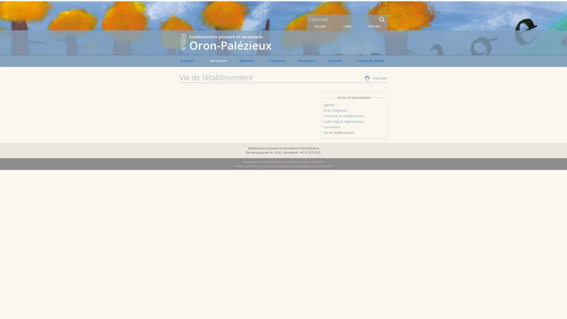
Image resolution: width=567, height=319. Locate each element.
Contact (374, 26)
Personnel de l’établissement (344, 116)
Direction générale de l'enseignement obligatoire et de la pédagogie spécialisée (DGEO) (283, 166)
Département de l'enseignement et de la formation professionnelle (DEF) (283, 161)
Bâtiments (246, 61)
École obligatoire (336, 110)
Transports (277, 61)
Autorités (334, 61)
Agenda (329, 105)
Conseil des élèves (370, 61)
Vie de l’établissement (339, 132)
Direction (187, 61)
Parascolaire (307, 61)
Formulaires (332, 127)
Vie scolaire (218, 61)
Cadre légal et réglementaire (344, 121)
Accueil (320, 26)
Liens (347, 26)
